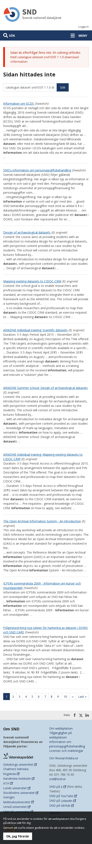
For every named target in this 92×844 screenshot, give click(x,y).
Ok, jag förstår (17, 836)
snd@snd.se (57, 779)
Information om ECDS (18, 103)
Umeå (15, 807)
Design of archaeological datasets (26, 232)
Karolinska (17, 778)
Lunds (15, 788)
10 (66, 697)
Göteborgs (18, 764)
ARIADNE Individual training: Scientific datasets (35, 330)
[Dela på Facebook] (74, 715)
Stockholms (19, 793)
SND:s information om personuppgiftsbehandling (37, 170)
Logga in (83, 26)
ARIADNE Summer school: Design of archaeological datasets (45, 388)
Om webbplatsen (61, 728)
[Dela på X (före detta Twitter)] (81, 715)
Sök (12, 36)
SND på (55, 787)
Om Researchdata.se (63, 758)
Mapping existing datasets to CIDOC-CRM (32, 281)
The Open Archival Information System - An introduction (42, 521)
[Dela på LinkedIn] (87, 715)
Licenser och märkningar (66, 751)
